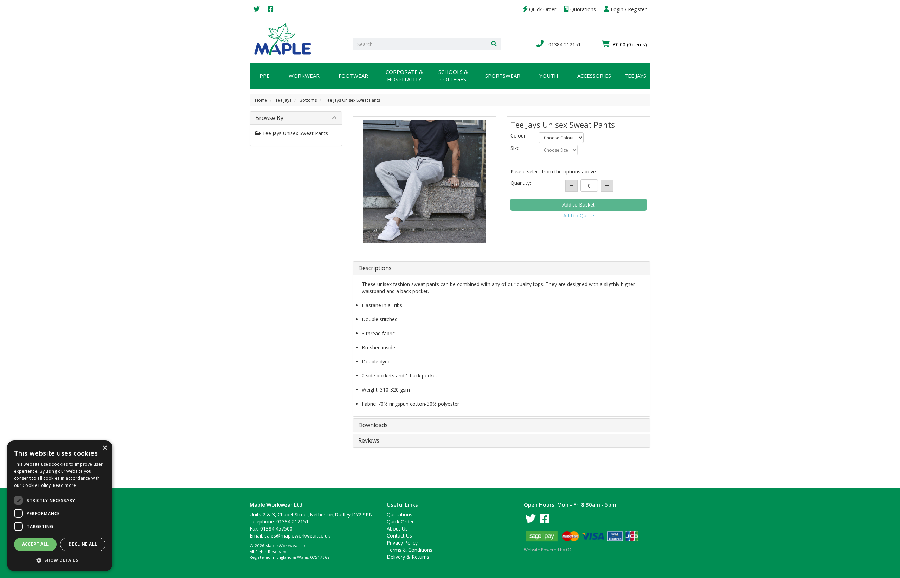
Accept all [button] (35, 544)
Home (261, 100)
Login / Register (628, 9)
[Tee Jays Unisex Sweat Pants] (424, 181)
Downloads (373, 425)
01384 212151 (564, 44)
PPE (264, 75)
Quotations (582, 9)
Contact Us (399, 535)
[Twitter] (257, 9)
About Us (397, 528)
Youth (548, 75)
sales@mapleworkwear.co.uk (297, 535)
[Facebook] (270, 9)
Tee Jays (635, 75)
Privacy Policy (402, 542)
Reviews (368, 441)
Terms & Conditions (409, 549)
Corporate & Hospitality (404, 75)
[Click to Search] (494, 44)
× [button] (104, 448)
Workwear (304, 75)
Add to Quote (578, 215)
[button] (59, 560)
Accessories (594, 75)
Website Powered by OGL (549, 550)
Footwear (353, 75)
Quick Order (542, 9)
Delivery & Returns (408, 556)
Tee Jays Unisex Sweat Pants (352, 100)
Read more (64, 485)
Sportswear (502, 75)
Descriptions (375, 268)
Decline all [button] (83, 544)
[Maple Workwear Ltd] (286, 38)
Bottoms (308, 100)
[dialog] (59, 505)
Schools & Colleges (453, 75)
